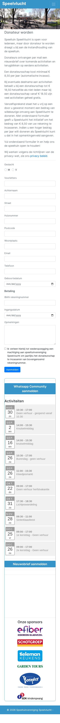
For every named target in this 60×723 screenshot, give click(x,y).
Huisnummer (11, 215)
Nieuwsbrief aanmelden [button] (30, 564)
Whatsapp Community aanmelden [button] (30, 389)
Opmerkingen (11, 322)
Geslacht (9, 164)
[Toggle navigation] (54, 4)
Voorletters (10, 177)
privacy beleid (38, 155)
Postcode (9, 228)
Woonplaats (10, 240)
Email (7, 253)
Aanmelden (12, 369)
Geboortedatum (13, 278)
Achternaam (11, 190)
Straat (7, 203)
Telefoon (9, 265)
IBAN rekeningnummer (16, 297)
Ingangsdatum (12, 309)
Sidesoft (38, 718)
